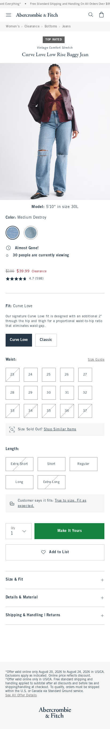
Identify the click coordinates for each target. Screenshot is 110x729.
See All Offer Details (21, 695)
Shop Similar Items (60, 429)
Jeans (66, 26)
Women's (12, 26)
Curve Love (19, 340)
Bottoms (51, 26)
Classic (46, 340)
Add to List (59, 552)
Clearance (32, 26)
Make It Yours (69, 531)
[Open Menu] (6, 15)
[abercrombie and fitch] (37, 14)
